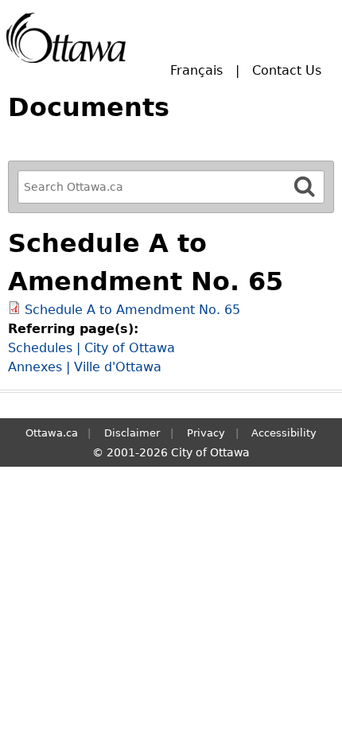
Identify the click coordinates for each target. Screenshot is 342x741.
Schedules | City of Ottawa (91, 347)
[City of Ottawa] (66, 37)
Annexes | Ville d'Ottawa (84, 366)
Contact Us (286, 70)
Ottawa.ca (51, 433)
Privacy (206, 433)
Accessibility (284, 433)
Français (196, 70)
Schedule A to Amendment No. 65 (132, 309)
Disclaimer (132, 433)
